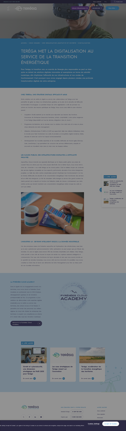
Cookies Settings (94, 423)
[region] (63, 425)
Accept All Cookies (110, 424)
